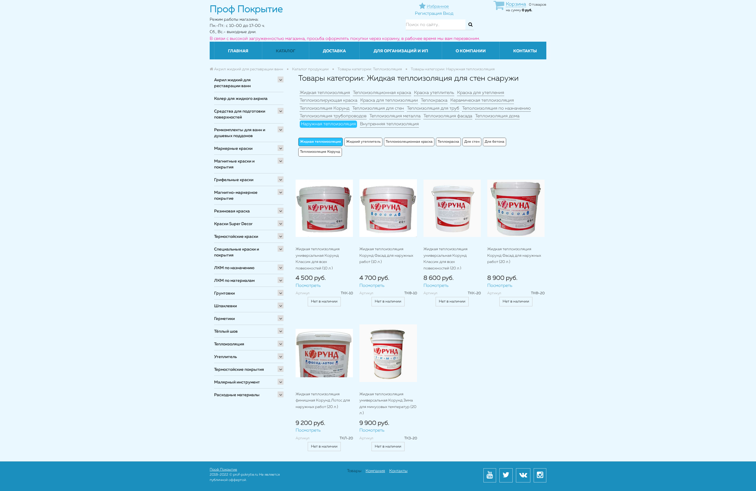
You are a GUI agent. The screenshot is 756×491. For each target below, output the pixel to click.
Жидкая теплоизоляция (325, 92)
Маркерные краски (233, 149)
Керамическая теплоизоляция (482, 100)
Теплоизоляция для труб (433, 108)
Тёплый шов (226, 331)
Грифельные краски (233, 180)
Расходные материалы (237, 395)
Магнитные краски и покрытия (234, 164)
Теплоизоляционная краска (382, 92)
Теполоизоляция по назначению (496, 108)
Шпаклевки (225, 306)
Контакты (525, 51)
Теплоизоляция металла (395, 116)
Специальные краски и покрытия (236, 252)
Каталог (285, 51)
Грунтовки (224, 293)
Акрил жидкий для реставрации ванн (232, 83)
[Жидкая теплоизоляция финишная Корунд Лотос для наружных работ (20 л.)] (324, 353)
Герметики (224, 319)
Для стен (472, 142)
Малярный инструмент (237, 382)
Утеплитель (225, 357)
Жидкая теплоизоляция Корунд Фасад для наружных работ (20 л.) (514, 255)
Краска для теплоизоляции (389, 100)
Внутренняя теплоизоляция (389, 124)
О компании (471, 51)
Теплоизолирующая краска (328, 100)
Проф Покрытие (223, 470)
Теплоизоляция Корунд (324, 108)
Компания (375, 471)
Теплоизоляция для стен (378, 108)
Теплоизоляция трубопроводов (333, 116)
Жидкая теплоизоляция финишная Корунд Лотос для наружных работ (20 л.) (323, 400)
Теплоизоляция (229, 344)
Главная (238, 51)
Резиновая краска (232, 211)
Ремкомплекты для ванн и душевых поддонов (239, 133)
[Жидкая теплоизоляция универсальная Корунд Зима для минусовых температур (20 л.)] (388, 353)
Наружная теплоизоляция (328, 124)
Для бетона (494, 142)
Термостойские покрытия (239, 370)
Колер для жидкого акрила (241, 99)
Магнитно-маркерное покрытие (236, 196)
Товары (354, 471)
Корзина (516, 4)
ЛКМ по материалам (234, 281)
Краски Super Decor (233, 224)
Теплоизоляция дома (497, 116)
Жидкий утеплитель (363, 142)
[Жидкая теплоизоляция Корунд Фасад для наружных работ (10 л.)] (388, 208)
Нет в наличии (324, 301)
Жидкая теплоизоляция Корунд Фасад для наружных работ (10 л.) (386, 255)
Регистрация (428, 13)
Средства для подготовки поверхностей (239, 114)
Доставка (334, 51)
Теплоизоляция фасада (447, 116)
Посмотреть (308, 285)
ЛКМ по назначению (234, 268)
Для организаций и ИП (401, 51)
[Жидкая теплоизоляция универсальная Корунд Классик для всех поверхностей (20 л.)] (452, 208)
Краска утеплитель (434, 92)
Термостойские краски (236, 237)
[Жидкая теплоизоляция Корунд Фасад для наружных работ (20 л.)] (516, 208)
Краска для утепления (480, 92)
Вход (448, 13)
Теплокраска (434, 100)
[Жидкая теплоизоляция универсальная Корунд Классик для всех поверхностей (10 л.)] (324, 208)
